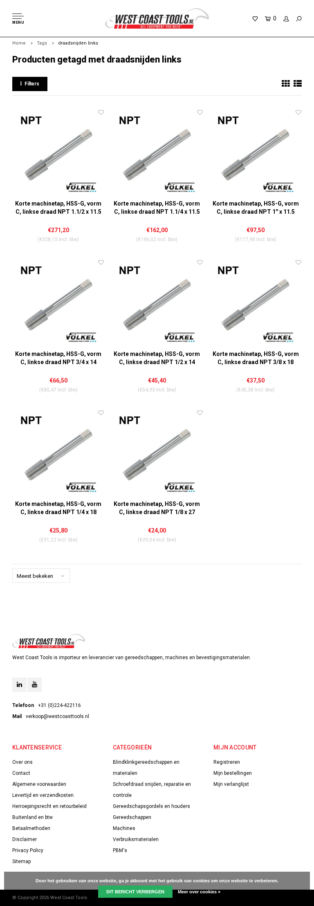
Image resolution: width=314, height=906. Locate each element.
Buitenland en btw (32, 817)
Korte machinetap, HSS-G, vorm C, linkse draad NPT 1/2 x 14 (157, 358)
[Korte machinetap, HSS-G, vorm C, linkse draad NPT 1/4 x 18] (58, 454)
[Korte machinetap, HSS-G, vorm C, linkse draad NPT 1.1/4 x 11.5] (156, 153)
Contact (21, 773)
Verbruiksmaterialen (136, 839)
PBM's (120, 850)
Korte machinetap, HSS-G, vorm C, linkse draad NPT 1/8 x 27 (157, 508)
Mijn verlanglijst (231, 784)
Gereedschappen (132, 817)
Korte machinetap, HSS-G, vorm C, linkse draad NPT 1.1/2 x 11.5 (58, 207)
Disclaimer (24, 839)
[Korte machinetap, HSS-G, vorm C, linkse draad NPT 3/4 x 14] (58, 303)
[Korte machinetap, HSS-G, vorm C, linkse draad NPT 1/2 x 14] (156, 303)
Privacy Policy (27, 850)
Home (19, 43)
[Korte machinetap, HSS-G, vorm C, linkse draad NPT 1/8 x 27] (156, 454)
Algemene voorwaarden (39, 784)
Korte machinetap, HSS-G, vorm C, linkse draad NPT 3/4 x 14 (58, 358)
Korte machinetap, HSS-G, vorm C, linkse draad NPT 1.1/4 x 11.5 (157, 207)
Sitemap (21, 861)
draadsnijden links (78, 43)
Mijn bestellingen (232, 773)
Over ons (22, 762)
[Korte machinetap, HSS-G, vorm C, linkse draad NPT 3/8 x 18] (255, 303)
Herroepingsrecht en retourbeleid (49, 806)
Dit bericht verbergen (135, 891)
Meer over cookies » (199, 891)
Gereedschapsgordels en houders (151, 806)
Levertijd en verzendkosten (43, 795)
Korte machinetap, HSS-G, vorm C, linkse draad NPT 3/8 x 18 (256, 358)
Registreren (226, 762)
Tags (42, 43)
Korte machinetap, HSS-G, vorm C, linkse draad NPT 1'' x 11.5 (256, 207)
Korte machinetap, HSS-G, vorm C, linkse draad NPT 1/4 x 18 (58, 508)
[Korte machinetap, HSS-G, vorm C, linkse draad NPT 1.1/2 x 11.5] (58, 153)
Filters (32, 84)
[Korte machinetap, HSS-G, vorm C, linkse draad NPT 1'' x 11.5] (255, 153)
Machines (124, 828)
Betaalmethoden (31, 828)
